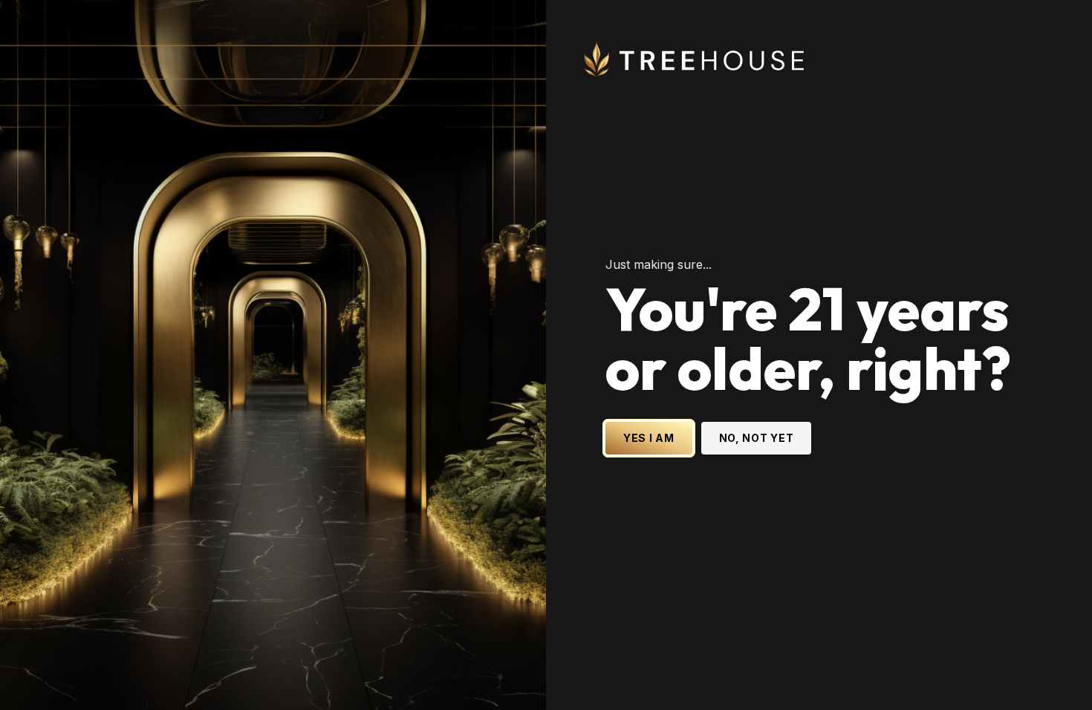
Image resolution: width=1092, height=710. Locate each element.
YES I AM (649, 437)
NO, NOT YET (756, 437)
